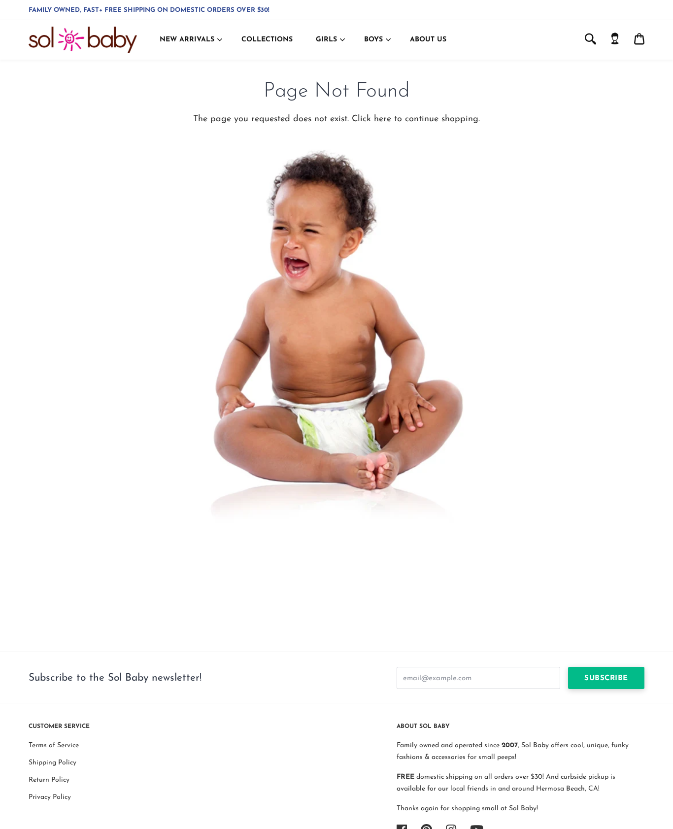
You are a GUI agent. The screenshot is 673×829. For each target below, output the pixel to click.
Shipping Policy (52, 762)
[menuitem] (615, 39)
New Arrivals (187, 39)
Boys (373, 39)
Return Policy (49, 780)
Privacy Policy (50, 797)
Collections (267, 39)
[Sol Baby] (83, 40)
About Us (428, 39)
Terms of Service (54, 745)
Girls (326, 39)
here (382, 119)
